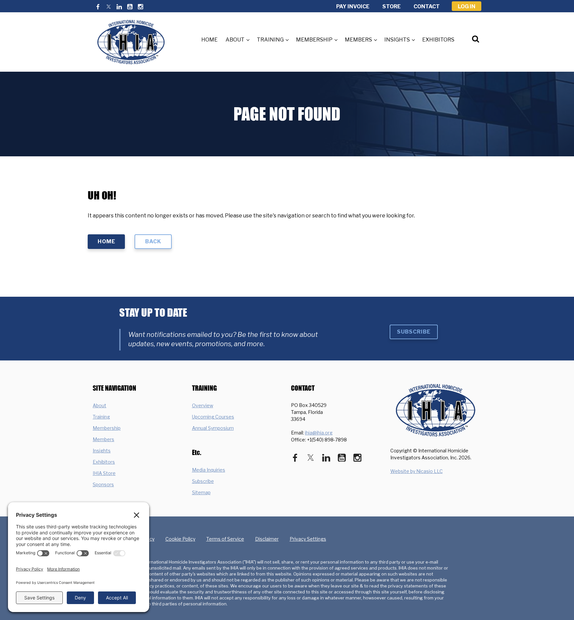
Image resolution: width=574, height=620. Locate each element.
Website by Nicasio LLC (416, 471)
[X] (108, 6)
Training (101, 417)
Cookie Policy (180, 539)
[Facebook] (98, 6)
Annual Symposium (213, 428)
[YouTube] (130, 6)
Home (106, 241)
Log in (466, 6)
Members (103, 439)
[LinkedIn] (119, 6)
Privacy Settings (308, 539)
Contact (427, 6)
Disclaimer (267, 539)
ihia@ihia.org (319, 432)
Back (153, 241)
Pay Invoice (352, 6)
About (99, 405)
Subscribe (413, 332)
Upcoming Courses (213, 417)
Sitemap (201, 492)
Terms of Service (225, 539)
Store (391, 6)
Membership (107, 428)
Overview (202, 405)
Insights (102, 450)
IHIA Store (104, 473)
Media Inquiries (208, 470)
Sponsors (103, 484)
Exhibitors (104, 462)
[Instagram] (140, 6)
